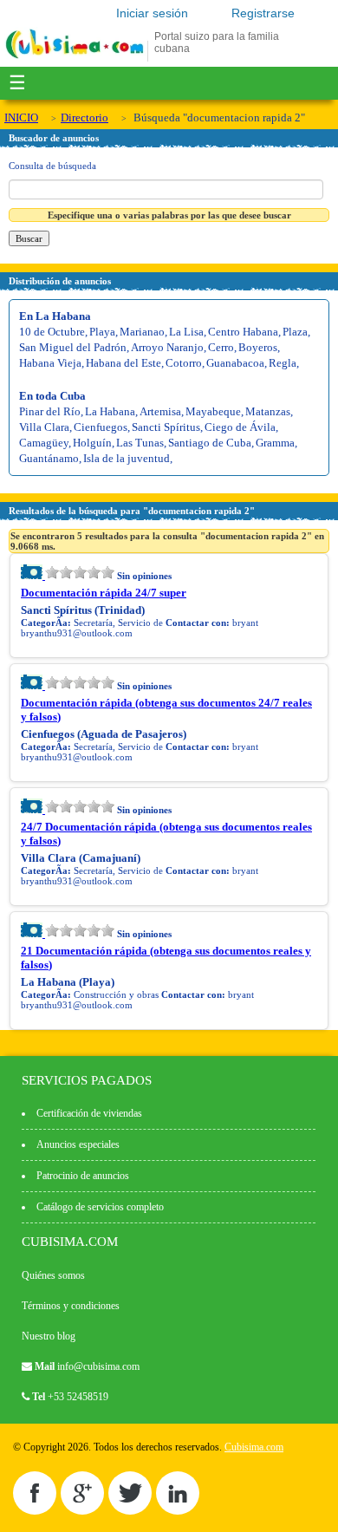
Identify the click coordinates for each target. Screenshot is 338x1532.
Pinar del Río (50, 411)
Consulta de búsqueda (52, 165)
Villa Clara (44, 427)
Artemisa (160, 411)
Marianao (142, 331)
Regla (282, 362)
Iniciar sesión (152, 13)
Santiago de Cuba (209, 442)
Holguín (92, 442)
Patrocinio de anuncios (82, 1176)
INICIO (21, 117)
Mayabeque (213, 411)
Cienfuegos (100, 427)
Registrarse (263, 13)
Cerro (221, 347)
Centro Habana (243, 331)
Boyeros (257, 347)
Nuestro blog (48, 1336)
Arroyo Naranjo (167, 347)
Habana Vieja (50, 362)
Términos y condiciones (71, 1306)
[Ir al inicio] (74, 58)
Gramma (275, 442)
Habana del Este (123, 362)
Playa (102, 331)
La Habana (110, 411)
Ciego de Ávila (240, 427)
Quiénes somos (53, 1275)
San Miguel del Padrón (73, 347)
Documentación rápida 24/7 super (103, 592)
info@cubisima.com (98, 1366)
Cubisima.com (253, 1447)
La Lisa (186, 331)
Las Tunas (140, 442)
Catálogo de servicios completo (100, 1207)
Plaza (295, 331)
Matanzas (267, 411)
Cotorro (184, 362)
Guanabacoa (235, 362)
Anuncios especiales (78, 1144)
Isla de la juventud (126, 458)
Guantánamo (49, 458)
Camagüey (43, 442)
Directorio (84, 117)
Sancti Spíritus (166, 427)
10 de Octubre (52, 331)
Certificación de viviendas (89, 1113)
